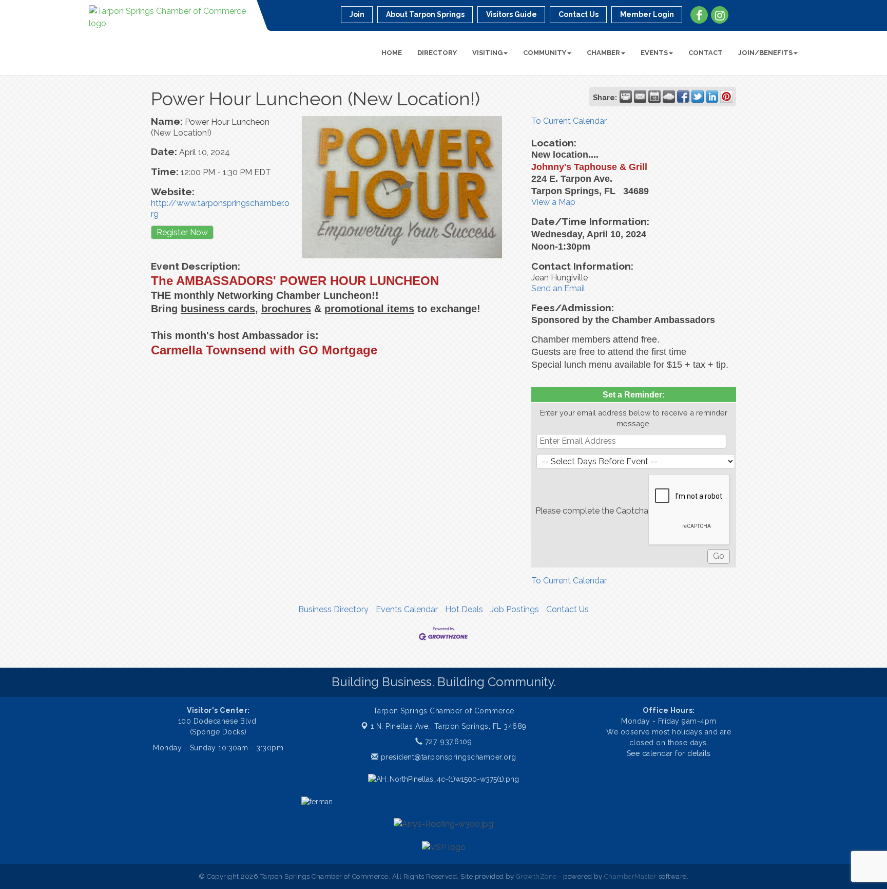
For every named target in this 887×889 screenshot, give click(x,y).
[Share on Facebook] (683, 96)
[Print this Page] (626, 96)
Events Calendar (407, 609)
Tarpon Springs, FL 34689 (449, 726)
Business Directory (333, 609)
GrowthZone (536, 876)
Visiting (487, 52)
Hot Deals (464, 609)
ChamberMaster (630, 876)
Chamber (603, 52)
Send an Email (558, 288)
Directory (437, 52)
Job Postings (514, 609)
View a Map (553, 202)
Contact (705, 52)
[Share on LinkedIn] (712, 96)
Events (654, 52)
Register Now (182, 232)
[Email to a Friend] (640, 96)
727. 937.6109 (447, 741)
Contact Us (567, 609)
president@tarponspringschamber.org (447, 757)
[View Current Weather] (669, 96)
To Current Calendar (569, 121)
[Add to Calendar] (654, 96)
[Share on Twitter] (697, 96)
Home (391, 52)
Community (544, 52)
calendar (659, 753)
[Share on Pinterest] (726, 96)
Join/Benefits (765, 52)
